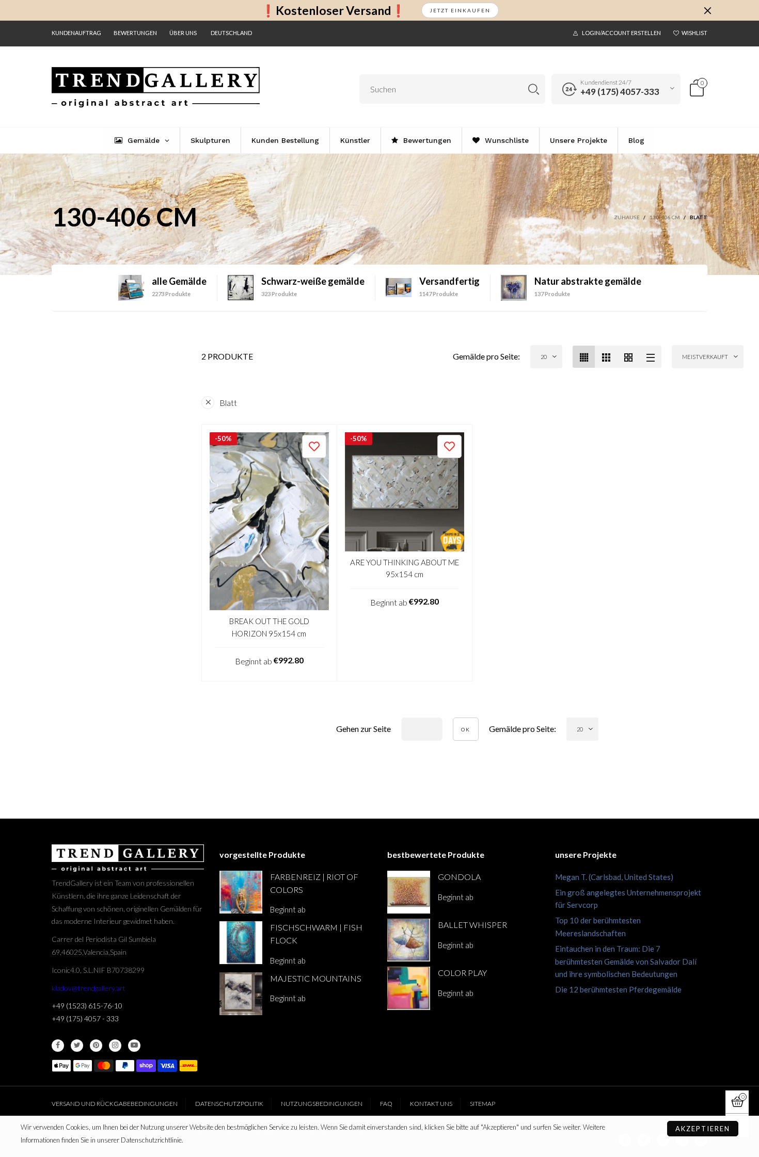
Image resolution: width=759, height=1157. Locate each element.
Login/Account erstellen (621, 32)
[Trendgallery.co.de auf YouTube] (134, 1045)
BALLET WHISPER (472, 925)
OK (465, 729)
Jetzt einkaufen (460, 10)
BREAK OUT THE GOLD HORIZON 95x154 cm (269, 627)
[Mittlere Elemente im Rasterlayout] (584, 357)
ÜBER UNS (183, 32)
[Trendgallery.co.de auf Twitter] (77, 1045)
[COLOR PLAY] (408, 988)
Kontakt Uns (431, 1103)
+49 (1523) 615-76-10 (87, 1005)
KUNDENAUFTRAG (76, 32)
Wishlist (694, 32)
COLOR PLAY (462, 972)
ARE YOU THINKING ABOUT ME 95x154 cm (404, 568)
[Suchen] (534, 89)
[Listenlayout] (650, 357)
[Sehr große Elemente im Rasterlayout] (628, 357)
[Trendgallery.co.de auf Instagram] (115, 1045)
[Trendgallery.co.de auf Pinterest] (96, 1045)
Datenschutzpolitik (229, 1103)
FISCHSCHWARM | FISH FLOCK (316, 933)
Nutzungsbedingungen (321, 1103)
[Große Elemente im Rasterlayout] (606, 357)
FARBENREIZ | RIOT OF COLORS (314, 883)
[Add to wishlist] (314, 446)
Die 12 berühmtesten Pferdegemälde (618, 989)
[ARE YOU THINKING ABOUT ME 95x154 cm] (405, 492)
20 (544, 356)
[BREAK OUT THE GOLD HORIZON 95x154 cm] (269, 521)
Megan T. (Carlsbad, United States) (614, 877)
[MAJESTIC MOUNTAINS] (240, 993)
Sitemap (482, 1103)
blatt (228, 403)
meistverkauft (705, 356)
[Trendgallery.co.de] (156, 87)
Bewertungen (135, 32)
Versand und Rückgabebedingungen (115, 1103)
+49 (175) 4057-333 (619, 91)
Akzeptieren (702, 1129)
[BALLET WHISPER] (408, 940)
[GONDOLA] (408, 892)
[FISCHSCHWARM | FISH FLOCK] (240, 942)
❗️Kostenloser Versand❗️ (333, 10)
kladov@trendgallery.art (88, 988)
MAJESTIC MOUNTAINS (315, 978)
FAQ (386, 1103)
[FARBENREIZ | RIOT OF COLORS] (240, 892)
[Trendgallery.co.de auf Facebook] (58, 1045)
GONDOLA (459, 877)
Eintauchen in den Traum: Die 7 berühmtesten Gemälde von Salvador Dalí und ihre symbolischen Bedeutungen (626, 961)
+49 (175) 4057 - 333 (85, 1018)
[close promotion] (707, 10)
